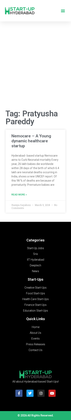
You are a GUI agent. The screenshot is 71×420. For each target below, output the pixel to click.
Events (35, 338)
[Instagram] (41, 393)
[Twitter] (30, 393)
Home (35, 327)
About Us (35, 332)
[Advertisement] (35, 66)
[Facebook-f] (18, 393)
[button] (63, 11)
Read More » (19, 194)
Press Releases (35, 344)
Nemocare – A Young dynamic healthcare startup (31, 141)
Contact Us (35, 350)
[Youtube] (52, 393)
